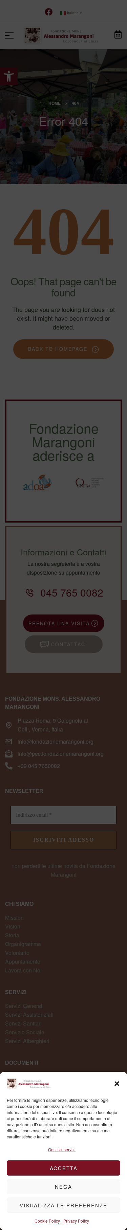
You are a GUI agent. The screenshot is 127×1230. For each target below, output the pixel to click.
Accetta (64, 1168)
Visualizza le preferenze (63, 1205)
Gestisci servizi (62, 1149)
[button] (116, 1083)
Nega (63, 1186)
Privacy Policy (76, 1221)
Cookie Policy (47, 1221)
